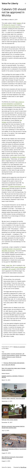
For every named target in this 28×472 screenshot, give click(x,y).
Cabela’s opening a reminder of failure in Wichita (13, 376)
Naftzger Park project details (10, 419)
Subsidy (17, 355)
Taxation (4, 357)
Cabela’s (19, 23)
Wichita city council (10, 357)
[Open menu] (25, 3)
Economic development (16, 353)
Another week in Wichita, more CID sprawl (13, 398)
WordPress (23, 467)
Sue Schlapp (23, 355)
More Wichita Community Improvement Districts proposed (12, 457)
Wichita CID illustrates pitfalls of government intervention (14, 449)
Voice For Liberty (10, 3)
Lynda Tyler (9, 265)
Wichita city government (19, 346)
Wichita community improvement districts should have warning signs (13, 427)
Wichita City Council (9, 25)
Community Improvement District (11, 27)
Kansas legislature (10, 355)
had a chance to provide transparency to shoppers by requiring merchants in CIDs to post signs (13, 103)
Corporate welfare (6, 353)
